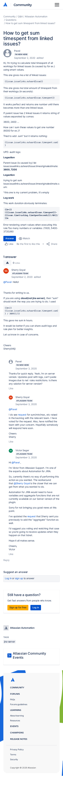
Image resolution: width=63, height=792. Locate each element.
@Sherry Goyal (22, 483)
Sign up (19, 578)
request (22, 414)
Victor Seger (22, 450)
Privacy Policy (17, 749)
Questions (11, 19)
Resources (15, 720)
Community (23, 4)
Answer (9, 238)
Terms (13, 754)
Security (14, 759)
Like (11, 388)
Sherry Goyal (18, 269)
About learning (17, 715)
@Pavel (7, 281)
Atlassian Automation (36, 16)
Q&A (20, 16)
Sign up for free (17, 607)
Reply (6, 560)
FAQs (12, 699)
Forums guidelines (18, 704)
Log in (8, 578)
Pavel (17, 50)
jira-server (9, 641)
